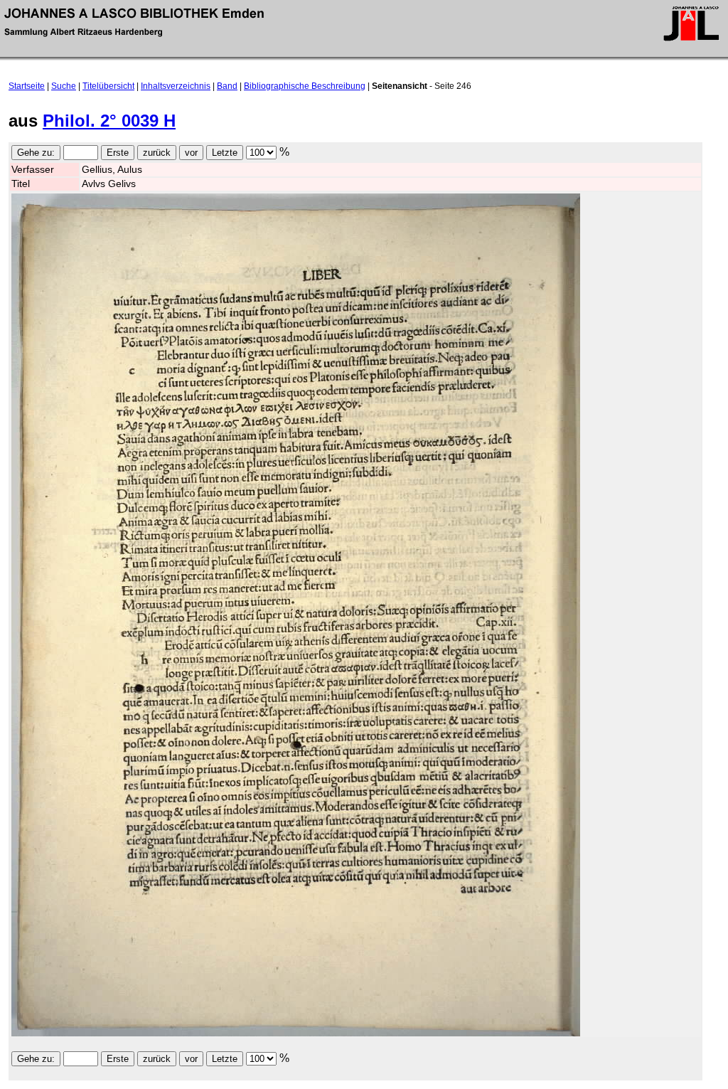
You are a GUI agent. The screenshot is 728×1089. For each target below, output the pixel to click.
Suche (63, 86)
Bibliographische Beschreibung (304, 86)
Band (227, 86)
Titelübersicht (108, 86)
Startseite (27, 86)
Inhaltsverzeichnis (175, 86)
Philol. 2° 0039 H (109, 120)
